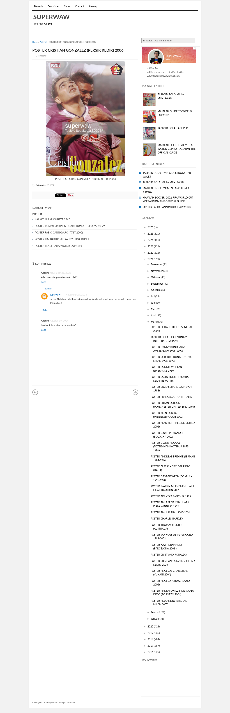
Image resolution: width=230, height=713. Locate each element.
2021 (151, 259)
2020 (151, 626)
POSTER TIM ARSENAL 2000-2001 (170, 512)
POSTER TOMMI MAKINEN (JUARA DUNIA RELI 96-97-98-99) (70, 226)
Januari (155, 619)
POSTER (43, 42)
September (157, 284)
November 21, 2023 (60, 273)
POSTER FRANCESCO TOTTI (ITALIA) (171, 397)
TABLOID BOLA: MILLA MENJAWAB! (163, 182)
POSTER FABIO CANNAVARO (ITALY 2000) (59, 233)
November (157, 271)
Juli (153, 296)
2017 (151, 646)
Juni (153, 303)
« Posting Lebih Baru (35, 392)
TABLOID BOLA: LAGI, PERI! (173, 128)
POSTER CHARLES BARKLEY (167, 519)
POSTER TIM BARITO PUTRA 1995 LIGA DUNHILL (63, 239)
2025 (151, 234)
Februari (156, 612)
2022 (151, 253)
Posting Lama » (135, 392)
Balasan (48, 289)
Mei (153, 309)
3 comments (41, 56)
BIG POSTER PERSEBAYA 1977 (52, 219)
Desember (157, 264)
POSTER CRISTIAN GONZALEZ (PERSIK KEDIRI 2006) (78, 50)
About (67, 6)
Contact (79, 6)
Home (35, 42)
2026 (151, 227)
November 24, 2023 (76, 295)
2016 (151, 652)
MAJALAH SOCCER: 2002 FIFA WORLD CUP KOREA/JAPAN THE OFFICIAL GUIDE (177, 149)
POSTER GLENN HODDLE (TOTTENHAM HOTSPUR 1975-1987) (170, 447)
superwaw (51, 17)
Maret (154, 322)
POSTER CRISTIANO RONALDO (169, 555)
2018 (151, 639)
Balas (43, 282)
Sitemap (92, 6)
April (154, 315)
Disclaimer (53, 6)
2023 (151, 246)
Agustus (155, 290)
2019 (151, 633)
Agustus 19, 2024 (59, 321)
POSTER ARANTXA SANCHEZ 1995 (171, 496)
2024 (151, 240)
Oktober (156, 277)
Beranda (38, 6)
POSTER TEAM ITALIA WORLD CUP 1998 (58, 246)
